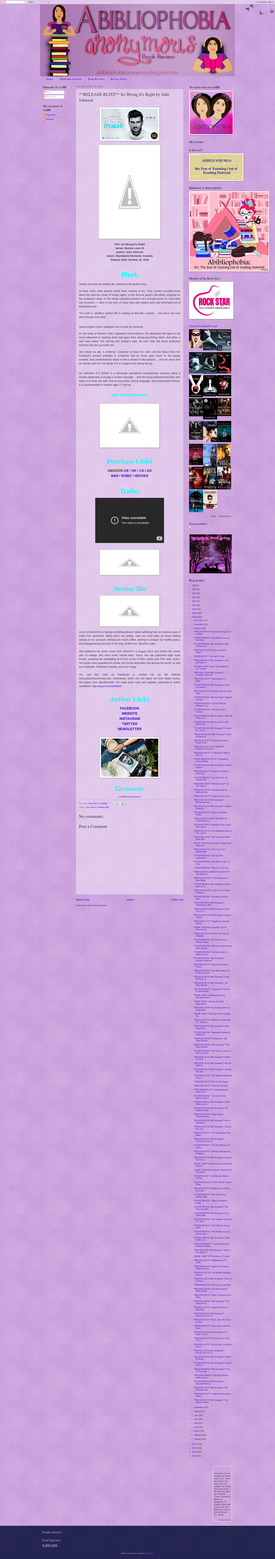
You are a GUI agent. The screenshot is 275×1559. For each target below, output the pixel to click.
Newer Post (82, 899)
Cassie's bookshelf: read (203, 326)
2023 (194, 597)
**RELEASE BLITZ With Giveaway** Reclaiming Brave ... (209, 801)
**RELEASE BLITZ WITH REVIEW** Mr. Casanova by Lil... (210, 820)
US (126, 470)
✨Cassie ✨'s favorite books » (220, 516)
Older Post (177, 899)
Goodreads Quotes (224, 1520)
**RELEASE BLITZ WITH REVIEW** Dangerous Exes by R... (209, 748)
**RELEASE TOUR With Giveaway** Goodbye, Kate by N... (209, 674)
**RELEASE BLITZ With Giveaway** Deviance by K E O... (209, 1315)
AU (149, 470)
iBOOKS (141, 476)
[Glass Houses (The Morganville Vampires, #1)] (210, 466)
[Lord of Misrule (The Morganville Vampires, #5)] (224, 489)
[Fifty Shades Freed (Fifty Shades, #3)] (210, 373)
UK (133, 470)
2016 (194, 1448)
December (198, 620)
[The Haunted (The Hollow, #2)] (224, 441)
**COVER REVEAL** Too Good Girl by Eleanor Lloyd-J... (210, 1097)
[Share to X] (120, 803)
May (196, 1423)
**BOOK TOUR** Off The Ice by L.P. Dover (211, 1256)
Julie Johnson (91, 807)
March (197, 1431)
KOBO (126, 476)
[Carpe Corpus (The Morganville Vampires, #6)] (210, 489)
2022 (194, 601)
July (196, 1415)
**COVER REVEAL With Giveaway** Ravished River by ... (209, 1382)
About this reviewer (70, 79)
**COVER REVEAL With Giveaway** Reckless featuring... (209, 959)
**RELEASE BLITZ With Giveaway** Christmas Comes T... (209, 1140)
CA (141, 470)
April (196, 1427)
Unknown (49, 119)
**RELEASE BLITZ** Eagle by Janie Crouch (212, 796)
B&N (114, 476)
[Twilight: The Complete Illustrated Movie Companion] (196, 416)
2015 (194, 1452)
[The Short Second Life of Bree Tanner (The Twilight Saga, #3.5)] (210, 419)
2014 (194, 1456)
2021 (194, 605)
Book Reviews (96, 79)
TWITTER (129, 724)
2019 (194, 613)
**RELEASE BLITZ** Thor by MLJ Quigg (210, 1082)
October (197, 628)
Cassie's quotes (221, 1468)
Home (49, 79)
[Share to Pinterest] (125, 803)
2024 (194, 593)
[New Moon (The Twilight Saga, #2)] (224, 395)
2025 (194, 589)
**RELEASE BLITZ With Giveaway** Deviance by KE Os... (209, 1352)
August (197, 1411)
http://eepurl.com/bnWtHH (107, 686)
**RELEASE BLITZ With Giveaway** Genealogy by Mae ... (209, 904)
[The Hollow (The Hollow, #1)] (210, 441)
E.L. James (219, 1515)
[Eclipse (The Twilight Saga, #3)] (224, 373)
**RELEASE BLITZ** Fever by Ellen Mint (211, 1086)
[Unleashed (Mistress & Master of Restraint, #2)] (210, 508)
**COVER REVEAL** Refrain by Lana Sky (211, 868)
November (198, 624)
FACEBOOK (129, 708)
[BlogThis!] (117, 803)
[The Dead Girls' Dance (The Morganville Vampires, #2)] (196, 511)
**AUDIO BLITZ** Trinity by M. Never (209, 656)
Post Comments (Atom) (97, 905)
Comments (51, 97)
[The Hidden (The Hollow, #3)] (196, 464)
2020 (194, 609)
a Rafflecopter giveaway (130, 797)
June (196, 1419)
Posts (49, 92)
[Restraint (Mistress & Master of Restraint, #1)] (196, 347)
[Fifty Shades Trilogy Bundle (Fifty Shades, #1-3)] (224, 350)
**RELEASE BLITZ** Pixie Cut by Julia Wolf (212, 1285)
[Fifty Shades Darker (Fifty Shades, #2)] (196, 373)
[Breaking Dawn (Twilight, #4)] (210, 396)
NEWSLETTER (130, 729)
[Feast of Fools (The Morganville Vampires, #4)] (223, 466)
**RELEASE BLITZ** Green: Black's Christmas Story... (209, 1115)
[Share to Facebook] (122, 803)
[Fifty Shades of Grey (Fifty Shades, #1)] (210, 350)
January (197, 1439)
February (198, 1435)
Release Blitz (103, 807)
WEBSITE (130, 713)
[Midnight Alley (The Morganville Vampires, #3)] (196, 489)
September (199, 1407)
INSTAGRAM (129, 719)
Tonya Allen (50, 115)
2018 (194, 617)
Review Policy (118, 79)
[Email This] (114, 803)
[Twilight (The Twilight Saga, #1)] (196, 396)
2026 (194, 585)
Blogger (150, 1553)
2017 (194, 1444)
